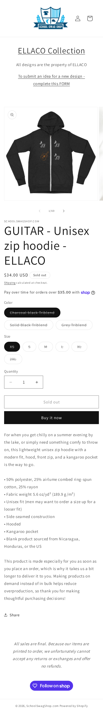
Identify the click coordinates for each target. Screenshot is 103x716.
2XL (16, 360)
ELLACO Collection (51, 50)
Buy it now (51, 417)
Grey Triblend (77, 326)
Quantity (11, 371)
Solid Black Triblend (31, 326)
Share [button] (15, 614)
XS (15, 348)
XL (82, 348)
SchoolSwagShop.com (42, 706)
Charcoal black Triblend (35, 314)
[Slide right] (64, 211)
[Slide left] (40, 211)
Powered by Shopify (74, 706)
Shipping (10, 282)
